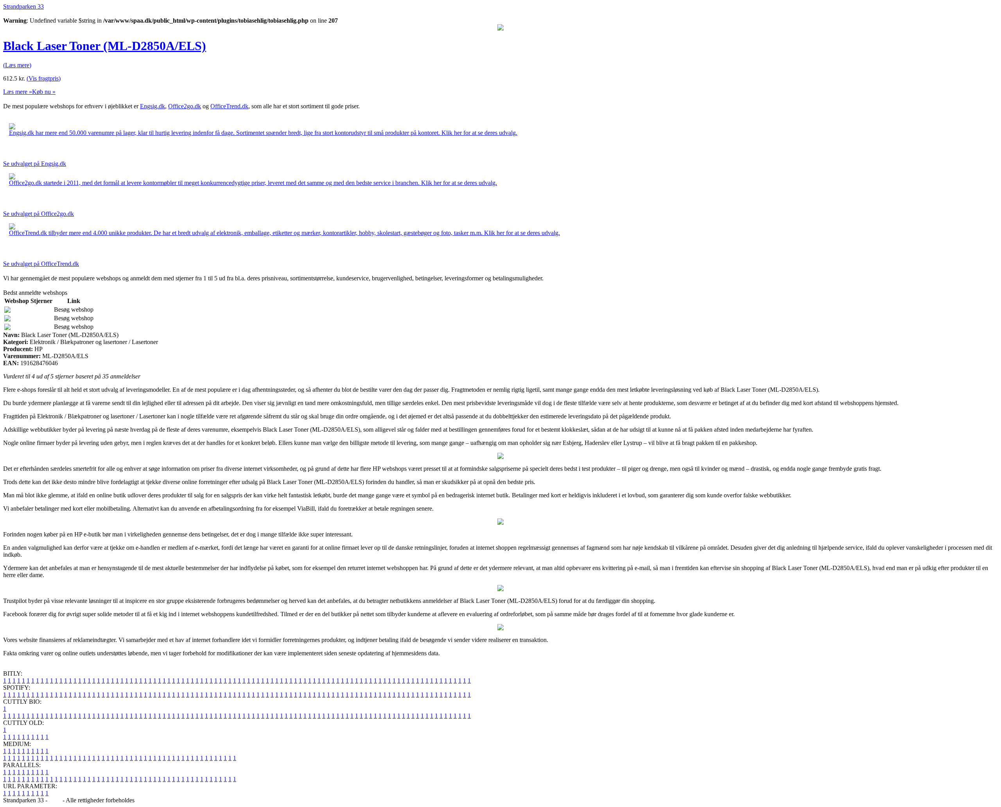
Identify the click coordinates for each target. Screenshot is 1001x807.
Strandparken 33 (23, 6)
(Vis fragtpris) (44, 78)
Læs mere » (17, 91)
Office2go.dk (184, 106)
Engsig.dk (152, 106)
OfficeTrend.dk (229, 106)
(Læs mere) (17, 65)
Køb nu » (44, 91)
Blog (55, 800)
